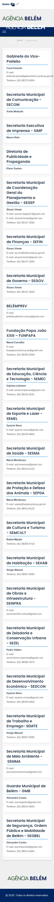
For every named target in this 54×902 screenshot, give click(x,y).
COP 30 (10, 41)
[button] (4, 31)
